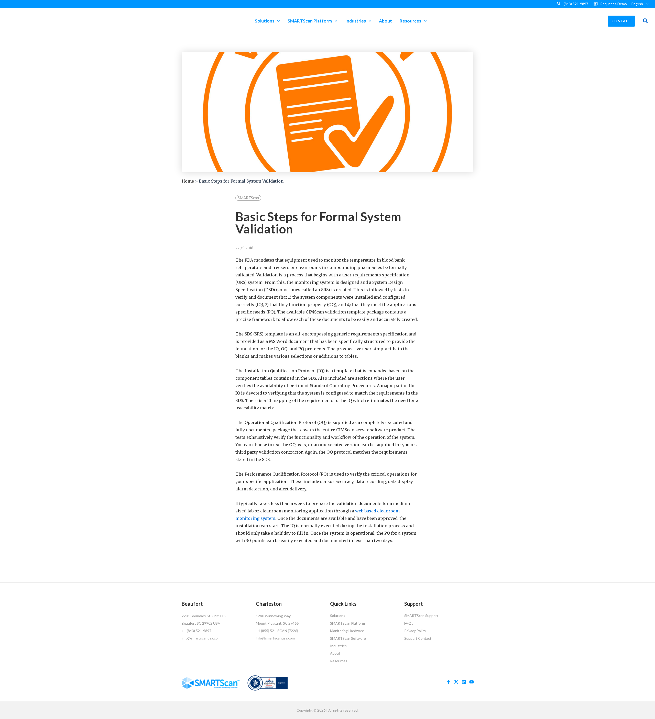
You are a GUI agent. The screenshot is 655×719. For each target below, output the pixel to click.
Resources (410, 21)
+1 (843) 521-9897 (196, 630)
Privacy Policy (415, 630)
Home (188, 181)
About (385, 21)
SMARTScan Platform (310, 21)
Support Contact (417, 638)
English (637, 4)
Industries (355, 21)
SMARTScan (248, 197)
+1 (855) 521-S (267, 630)
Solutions (264, 21)
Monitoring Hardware (347, 630)
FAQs (408, 623)
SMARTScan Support (421, 615)
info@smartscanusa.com (201, 638)
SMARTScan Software (348, 638)
